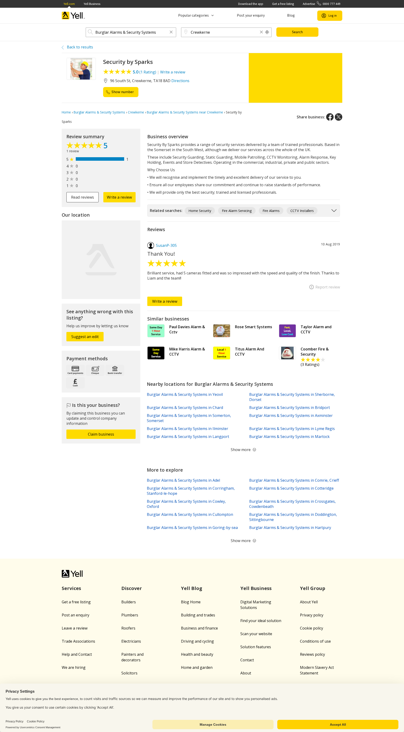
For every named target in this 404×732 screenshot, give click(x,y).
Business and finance (199, 628)
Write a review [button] (119, 197)
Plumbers (129, 615)
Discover (131, 588)
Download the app (250, 4)
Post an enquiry (75, 615)
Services (71, 588)
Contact (247, 660)
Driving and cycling (197, 641)
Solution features (255, 646)
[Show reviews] (84, 146)
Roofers (128, 628)
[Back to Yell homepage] (73, 15)
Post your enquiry (251, 15)
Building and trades (198, 615)
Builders (128, 602)
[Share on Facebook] (330, 117)
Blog (291, 15)
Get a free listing (283, 4)
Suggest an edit (85, 336)
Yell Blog (191, 588)
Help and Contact (77, 654)
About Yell (309, 602)
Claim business (101, 434)
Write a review (172, 72)
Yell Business (92, 4)
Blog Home (191, 602)
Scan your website (256, 633)
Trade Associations (78, 641)
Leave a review (74, 628)
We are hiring (74, 667)
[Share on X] (338, 117)
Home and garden (197, 667)
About (245, 673)
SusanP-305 (166, 245)
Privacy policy (311, 615)
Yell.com (69, 4)
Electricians (131, 641)
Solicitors (129, 673)
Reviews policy (312, 654)
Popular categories (193, 15)
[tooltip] (267, 32)
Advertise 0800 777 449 (321, 4)
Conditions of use (315, 641)
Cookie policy (311, 628)
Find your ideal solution (260, 620)
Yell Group (312, 588)
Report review (327, 287)
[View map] (101, 259)
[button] (171, 32)
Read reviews (82, 197)
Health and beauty (197, 654)
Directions (180, 80)
